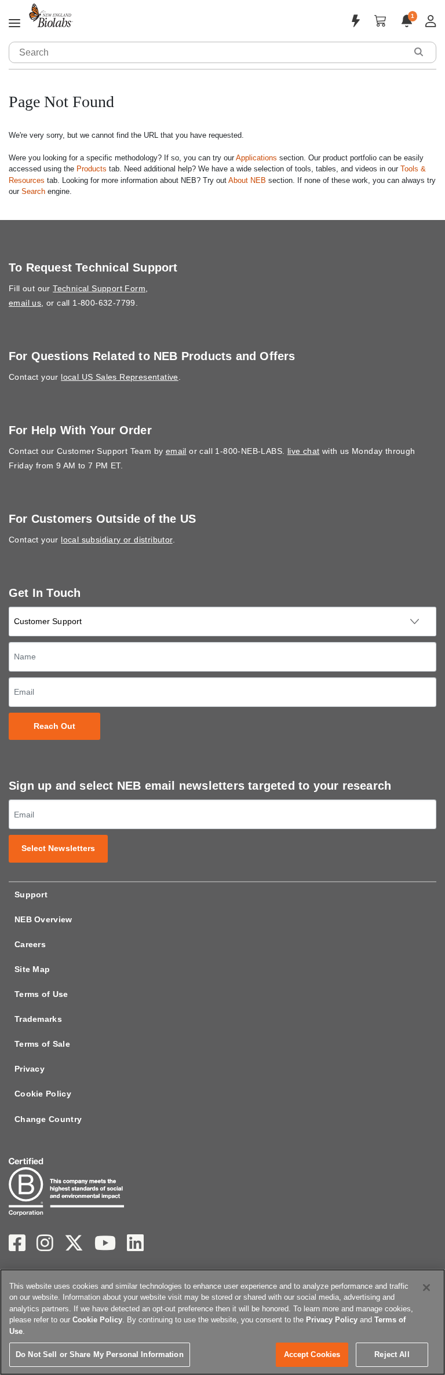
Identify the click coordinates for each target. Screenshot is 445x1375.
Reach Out (55, 726)
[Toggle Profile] (430, 21)
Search (33, 191)
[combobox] (208, 52)
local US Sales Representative (119, 377)
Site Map (32, 969)
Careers (30, 944)
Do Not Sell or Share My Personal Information (100, 1354)
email (176, 451)
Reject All (391, 1354)
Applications (256, 157)
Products (91, 168)
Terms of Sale (42, 1043)
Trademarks (38, 1019)
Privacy (29, 1068)
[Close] (426, 1287)
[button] (418, 52)
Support (31, 894)
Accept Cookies (312, 1354)
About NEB (247, 180)
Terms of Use (41, 994)
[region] (222, 1322)
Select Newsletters (58, 848)
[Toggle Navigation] (14, 23)
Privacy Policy (332, 1319)
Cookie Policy (42, 1093)
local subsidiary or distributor (116, 539)
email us (25, 302)
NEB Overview (43, 919)
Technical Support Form (99, 288)
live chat (303, 451)
